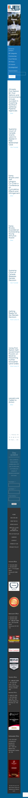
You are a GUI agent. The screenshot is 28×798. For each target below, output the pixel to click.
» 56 (17, 439)
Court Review (13, 59)
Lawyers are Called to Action (14, 400)
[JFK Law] (14, 10)
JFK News (12, 62)
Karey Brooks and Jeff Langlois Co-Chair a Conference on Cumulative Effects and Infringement (14, 184)
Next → (13, 439)
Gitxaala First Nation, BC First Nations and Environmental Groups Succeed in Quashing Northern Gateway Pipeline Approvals (15, 100)
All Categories (13, 53)
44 (16, 437)
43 (13, 437)
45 (18, 437)
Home (14, 514)
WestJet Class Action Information (14, 529)
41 (9, 437)
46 (9, 439)
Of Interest (12, 64)
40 (18, 434)
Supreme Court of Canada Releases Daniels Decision (12, 275)
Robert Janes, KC (14, 319)
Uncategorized (13, 67)
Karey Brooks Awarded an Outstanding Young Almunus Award (14, 232)
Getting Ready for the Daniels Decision (13, 314)
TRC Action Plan (14, 534)
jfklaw (11, 113)
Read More (11, 124)
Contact (14, 540)
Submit (14, 504)
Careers (14, 537)
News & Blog (14, 524)
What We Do (14, 521)
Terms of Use (14, 544)
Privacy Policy (14, 547)
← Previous (13, 434)
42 (11, 437)
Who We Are (14, 518)
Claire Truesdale (14, 147)
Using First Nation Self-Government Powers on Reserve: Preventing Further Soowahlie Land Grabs (14, 356)
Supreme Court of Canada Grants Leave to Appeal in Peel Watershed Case (13, 137)
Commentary (13, 56)
